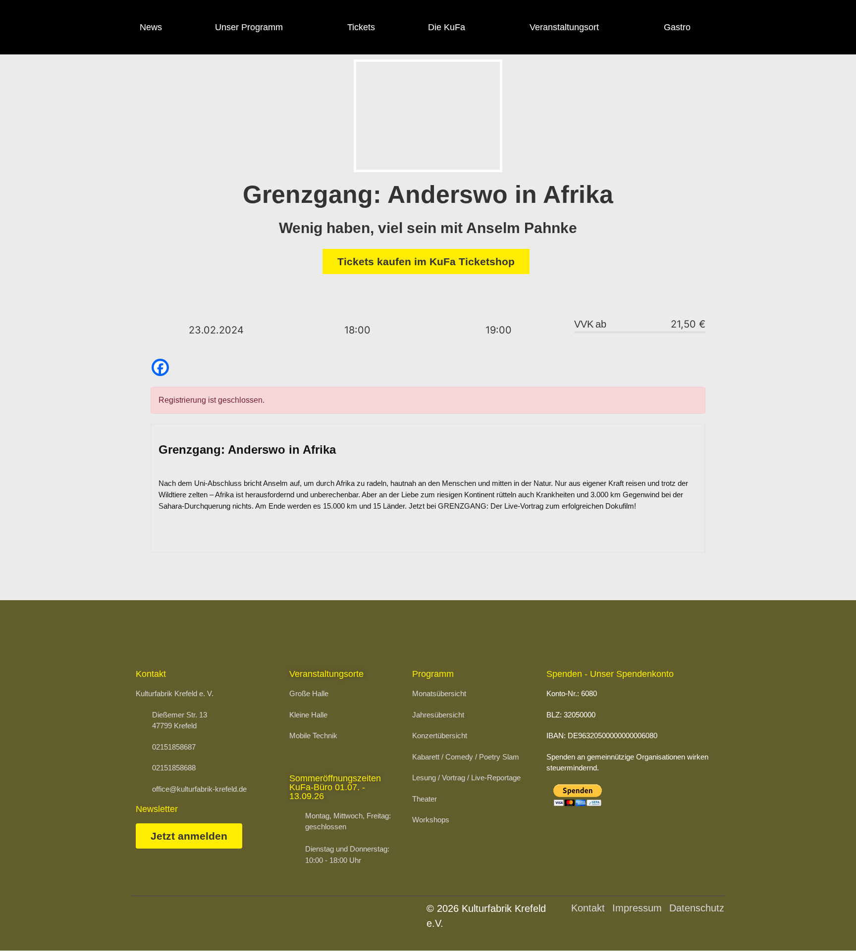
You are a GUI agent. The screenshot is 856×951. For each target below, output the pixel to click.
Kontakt (588, 908)
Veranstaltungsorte (326, 674)
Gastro (677, 27)
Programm (433, 674)
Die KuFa (446, 27)
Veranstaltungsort (564, 27)
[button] (824, 924)
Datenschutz (696, 908)
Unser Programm (249, 27)
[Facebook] (740, 27)
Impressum (637, 908)
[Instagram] (768, 27)
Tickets (361, 27)
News (151, 27)
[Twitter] (794, 27)
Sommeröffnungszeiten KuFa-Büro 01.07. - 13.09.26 (335, 787)
